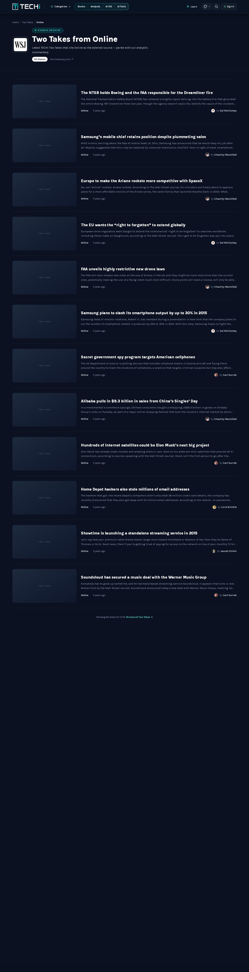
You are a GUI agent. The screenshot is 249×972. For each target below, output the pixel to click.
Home (15, 22)
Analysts (95, 6)
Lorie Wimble (229, 507)
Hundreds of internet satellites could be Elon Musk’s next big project (145, 445)
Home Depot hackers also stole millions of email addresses (135, 489)
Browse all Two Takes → (139, 617)
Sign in (230, 6)
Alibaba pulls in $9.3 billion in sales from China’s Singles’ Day (139, 401)
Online (84, 110)
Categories (61, 6)
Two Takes (27, 22)
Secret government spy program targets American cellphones (138, 357)
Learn (194, 6)
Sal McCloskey (228, 110)
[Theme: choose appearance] (207, 6)
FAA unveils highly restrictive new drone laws (123, 269)
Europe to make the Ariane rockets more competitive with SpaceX (141, 181)
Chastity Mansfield (225, 154)
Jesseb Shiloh (229, 551)
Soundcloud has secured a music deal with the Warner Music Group (143, 577)
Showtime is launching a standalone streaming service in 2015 (139, 533)
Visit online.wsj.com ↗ (61, 59)
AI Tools (121, 6)
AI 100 (109, 6)
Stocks (81, 6)
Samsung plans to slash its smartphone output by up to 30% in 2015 (144, 313)
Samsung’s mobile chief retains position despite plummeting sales (143, 137)
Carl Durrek (230, 375)
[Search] (216, 6)
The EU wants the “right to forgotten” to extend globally (133, 225)
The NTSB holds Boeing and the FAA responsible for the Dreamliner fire (147, 93)
